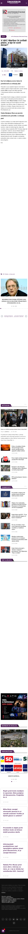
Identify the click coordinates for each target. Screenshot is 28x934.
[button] (8, 36)
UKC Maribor (5, 274)
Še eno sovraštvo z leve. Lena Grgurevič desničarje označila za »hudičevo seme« (19, 527)
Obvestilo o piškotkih (6, 896)
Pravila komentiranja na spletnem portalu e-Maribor (13, 898)
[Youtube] (13, 919)
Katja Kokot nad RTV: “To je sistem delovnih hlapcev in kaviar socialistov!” (19, 516)
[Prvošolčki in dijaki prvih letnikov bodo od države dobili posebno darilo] (5, 494)
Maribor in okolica (19, 71)
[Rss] (21, 919)
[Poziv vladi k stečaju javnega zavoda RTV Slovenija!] (5, 459)
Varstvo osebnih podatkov (7, 897)
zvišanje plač (12, 274)
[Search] (26, 3)
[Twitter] (6, 919)
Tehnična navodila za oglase (8, 902)
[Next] (25, 404)
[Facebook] (3, 919)
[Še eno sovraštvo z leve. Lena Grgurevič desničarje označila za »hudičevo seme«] (5, 526)
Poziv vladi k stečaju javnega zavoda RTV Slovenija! (19, 458)
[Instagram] (10, 919)
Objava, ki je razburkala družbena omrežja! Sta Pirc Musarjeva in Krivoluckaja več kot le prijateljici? (19, 505)
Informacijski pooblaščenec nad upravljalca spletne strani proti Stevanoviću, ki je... (14, 301)
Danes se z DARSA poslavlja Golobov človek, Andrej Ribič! (14, 429)
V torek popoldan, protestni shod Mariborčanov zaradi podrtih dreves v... (14, 737)
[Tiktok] (24, 919)
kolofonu (3, 892)
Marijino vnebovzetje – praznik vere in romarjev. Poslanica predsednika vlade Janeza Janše (19, 539)
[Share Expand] (21, 74)
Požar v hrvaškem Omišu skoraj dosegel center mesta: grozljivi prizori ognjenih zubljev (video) (18, 449)
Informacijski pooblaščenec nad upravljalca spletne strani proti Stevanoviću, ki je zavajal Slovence (13, 848)
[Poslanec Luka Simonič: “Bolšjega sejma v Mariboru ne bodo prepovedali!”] (5, 468)
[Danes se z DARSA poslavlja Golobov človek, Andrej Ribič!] (14, 418)
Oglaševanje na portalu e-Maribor (9, 900)
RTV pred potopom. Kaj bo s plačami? (19, 477)
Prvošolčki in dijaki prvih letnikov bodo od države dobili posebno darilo (18, 494)
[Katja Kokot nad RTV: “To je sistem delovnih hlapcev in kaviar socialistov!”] (5, 516)
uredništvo (7, 431)
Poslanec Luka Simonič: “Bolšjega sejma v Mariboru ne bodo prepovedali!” (19, 468)
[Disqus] (14, 339)
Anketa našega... (14, 776)
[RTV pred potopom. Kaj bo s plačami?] (5, 478)
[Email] (17, 919)
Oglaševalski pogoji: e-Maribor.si (9, 901)
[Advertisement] (14, 209)
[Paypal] (14, 923)
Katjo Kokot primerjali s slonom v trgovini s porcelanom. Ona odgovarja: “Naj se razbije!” (19, 550)
